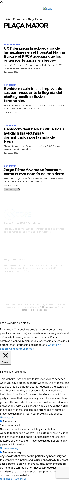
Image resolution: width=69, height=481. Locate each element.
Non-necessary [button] (9, 448)
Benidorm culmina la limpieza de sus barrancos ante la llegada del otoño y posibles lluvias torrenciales (33, 94)
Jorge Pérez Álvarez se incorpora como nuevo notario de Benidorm (34, 172)
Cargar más (11, 189)
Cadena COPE (36, 289)
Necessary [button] (6, 417)
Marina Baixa (12, 44)
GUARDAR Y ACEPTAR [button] (13, 479)
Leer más (28, 348)
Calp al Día (42, 297)
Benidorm (10, 85)
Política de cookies (38, 309)
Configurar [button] (15, 348)
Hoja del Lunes (29, 293)
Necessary (9, 421)
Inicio (7, 19)
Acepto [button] (52, 344)
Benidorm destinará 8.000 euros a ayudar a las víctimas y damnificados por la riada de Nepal (34, 135)
